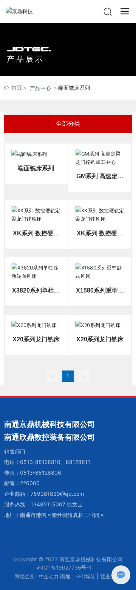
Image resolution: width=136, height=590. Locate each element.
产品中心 (40, 88)
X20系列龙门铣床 (36, 339)
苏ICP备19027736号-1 (64, 567)
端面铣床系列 (36, 168)
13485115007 (48, 504)
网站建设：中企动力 (36, 576)
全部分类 (68, 123)
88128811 (78, 462)
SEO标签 (85, 576)
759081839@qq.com (57, 493)
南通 (65, 576)
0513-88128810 (40, 462)
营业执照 (110, 576)
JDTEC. (29, 49)
